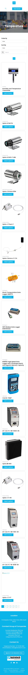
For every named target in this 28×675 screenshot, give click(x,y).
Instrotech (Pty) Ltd (14, 635)
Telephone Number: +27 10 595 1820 (14, 646)
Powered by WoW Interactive (17, 672)
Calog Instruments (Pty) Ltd (14, 637)
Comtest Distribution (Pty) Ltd (14, 630)
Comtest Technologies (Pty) (14, 632)
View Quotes (17, 8)
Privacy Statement (13, 670)
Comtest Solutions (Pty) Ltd (14, 633)
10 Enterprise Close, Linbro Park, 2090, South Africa (14, 620)
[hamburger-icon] (14, 2)
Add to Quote (8, 93)
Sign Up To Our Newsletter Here (14, 653)
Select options (8, 127)
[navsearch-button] (5, 8)
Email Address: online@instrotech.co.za (14, 648)
